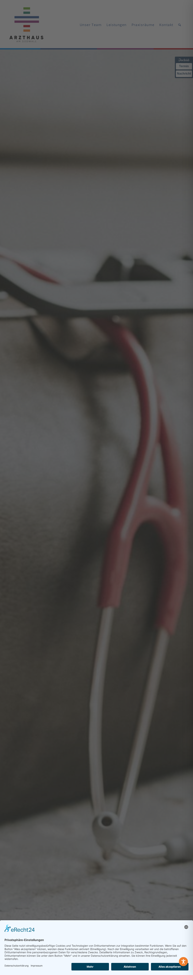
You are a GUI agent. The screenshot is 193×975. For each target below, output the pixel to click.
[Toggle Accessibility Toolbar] (183, 962)
